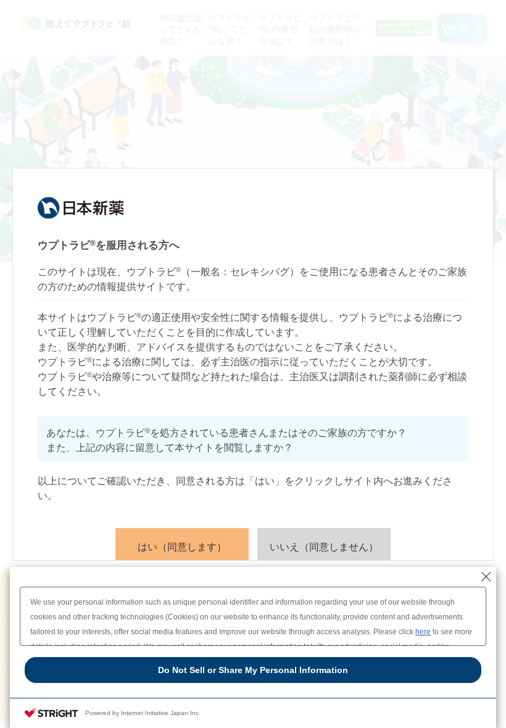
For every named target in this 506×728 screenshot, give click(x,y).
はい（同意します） (182, 547)
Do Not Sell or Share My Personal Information (253, 670)
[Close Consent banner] (486, 577)
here (423, 631)
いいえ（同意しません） (324, 547)
